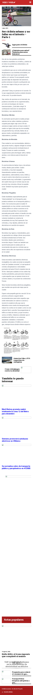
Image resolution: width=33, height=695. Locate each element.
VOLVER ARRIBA (8, 692)
